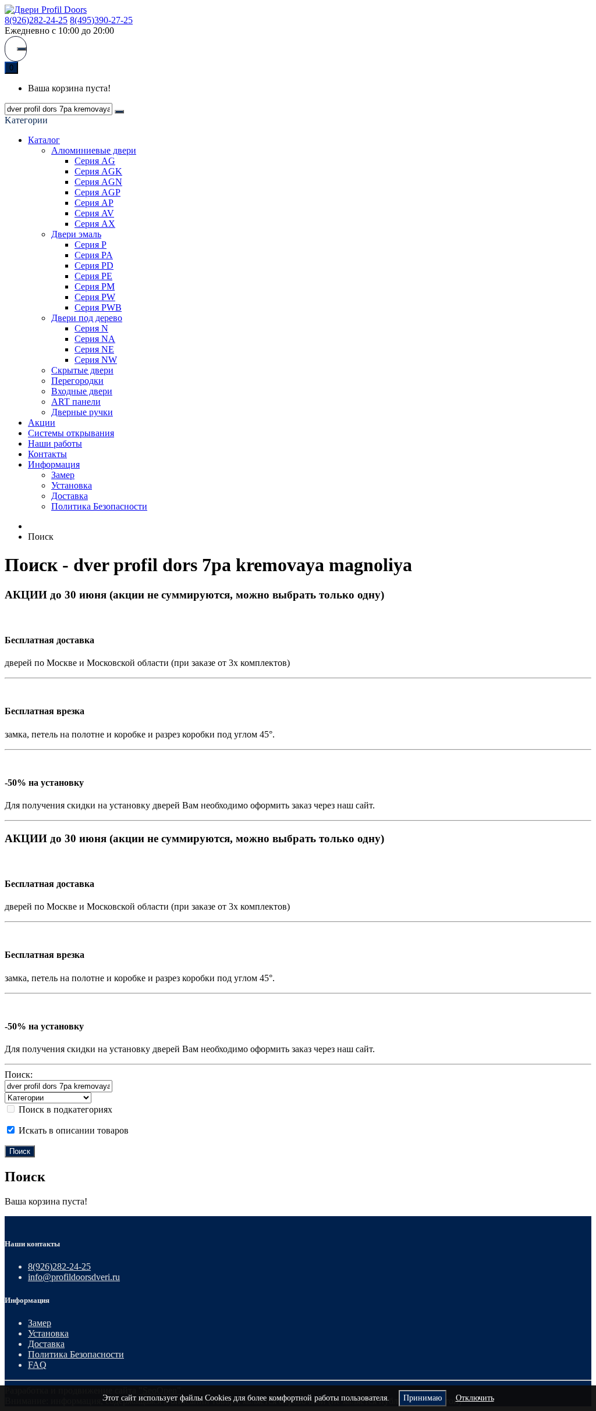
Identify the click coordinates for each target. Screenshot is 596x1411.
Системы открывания (71, 433)
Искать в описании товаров (72, 1130)
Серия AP (93, 203)
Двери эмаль (76, 234)
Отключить (475, 1398)
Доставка (69, 496)
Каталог (44, 140)
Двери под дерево (86, 318)
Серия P (90, 245)
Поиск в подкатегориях (64, 1109)
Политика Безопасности (99, 506)
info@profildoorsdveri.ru (74, 1277)
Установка (71, 485)
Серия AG (94, 161)
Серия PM (94, 286)
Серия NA (94, 339)
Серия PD (93, 265)
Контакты (47, 454)
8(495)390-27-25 (101, 20)
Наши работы (55, 443)
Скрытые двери (82, 370)
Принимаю (422, 1398)
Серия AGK (98, 171)
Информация (54, 464)
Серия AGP (97, 192)
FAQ (37, 1365)
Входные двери (81, 391)
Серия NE (94, 349)
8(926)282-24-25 (36, 20)
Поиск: (19, 1074)
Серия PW (94, 297)
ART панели (76, 402)
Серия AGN (98, 182)
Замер (62, 475)
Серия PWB (98, 307)
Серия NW (95, 360)
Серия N (91, 328)
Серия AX (94, 224)
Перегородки (77, 381)
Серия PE (93, 276)
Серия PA (93, 255)
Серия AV (94, 213)
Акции (41, 422)
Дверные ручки (82, 412)
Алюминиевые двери (93, 150)
